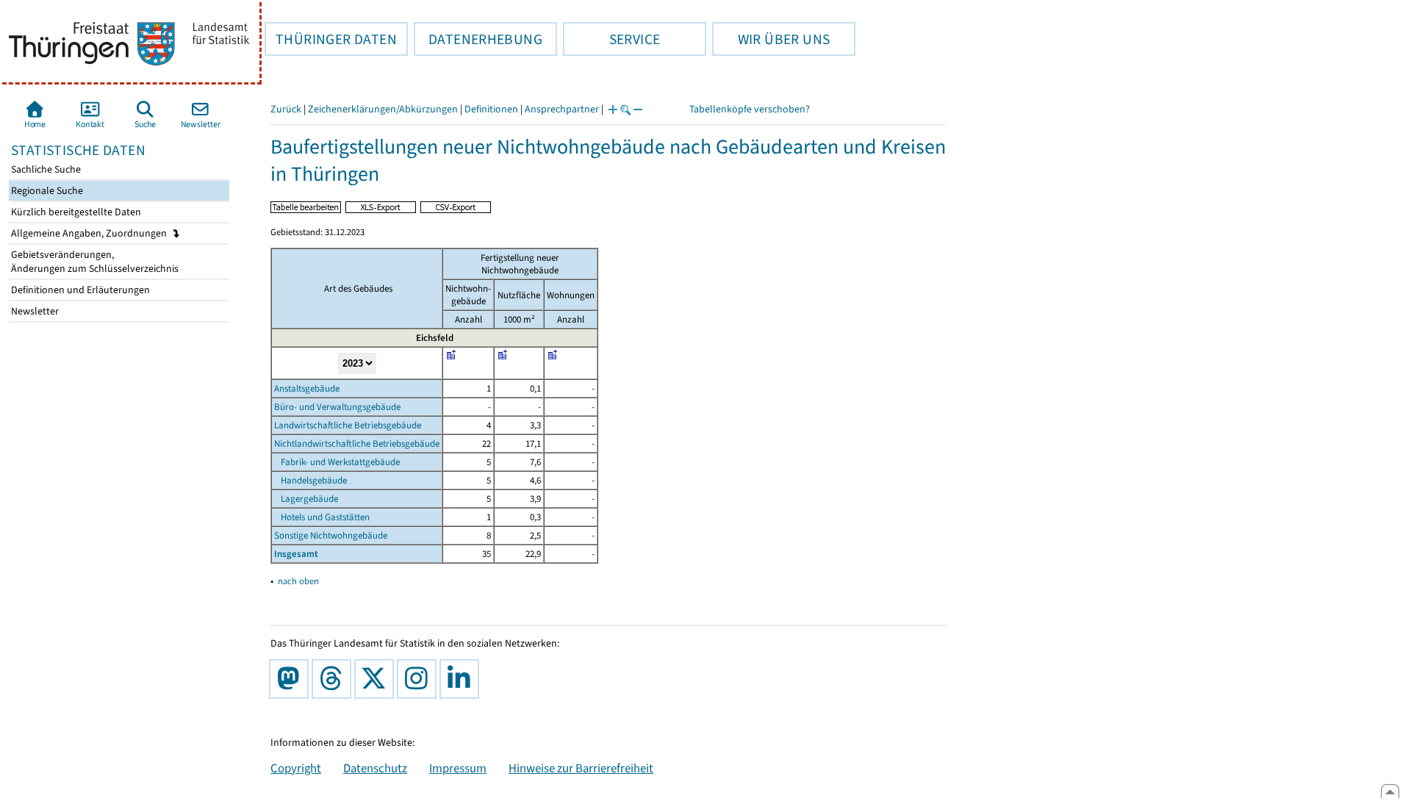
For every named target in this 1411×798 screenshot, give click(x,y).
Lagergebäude (306, 498)
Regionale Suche (46, 191)
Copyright (295, 768)
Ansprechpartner (562, 109)
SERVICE (611, 38)
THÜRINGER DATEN (331, 38)
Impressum (458, 768)
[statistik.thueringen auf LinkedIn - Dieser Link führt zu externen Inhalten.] (462, 679)
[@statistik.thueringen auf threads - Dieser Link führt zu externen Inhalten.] (334, 679)
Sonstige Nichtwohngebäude (330, 535)
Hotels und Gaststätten (322, 517)
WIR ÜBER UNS (771, 38)
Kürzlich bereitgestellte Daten (75, 212)
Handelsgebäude (310, 480)
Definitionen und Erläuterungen (79, 290)
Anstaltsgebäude (307, 388)
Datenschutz (375, 768)
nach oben (298, 581)
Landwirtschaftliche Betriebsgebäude (347, 425)
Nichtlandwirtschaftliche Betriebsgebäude (356, 443)
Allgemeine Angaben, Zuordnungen (90, 233)
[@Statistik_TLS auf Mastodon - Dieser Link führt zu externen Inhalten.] (291, 679)
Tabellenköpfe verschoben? (749, 109)
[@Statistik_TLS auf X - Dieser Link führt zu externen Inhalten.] (377, 679)
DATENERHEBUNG (478, 38)
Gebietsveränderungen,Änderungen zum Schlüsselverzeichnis (94, 262)
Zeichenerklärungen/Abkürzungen (383, 109)
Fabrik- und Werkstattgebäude (337, 462)
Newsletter (34, 311)
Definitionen (491, 109)
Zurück (285, 109)
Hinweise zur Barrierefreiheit (581, 768)
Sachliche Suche (45, 169)
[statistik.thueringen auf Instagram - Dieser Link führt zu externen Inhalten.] (419, 679)
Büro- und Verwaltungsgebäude (337, 406)
